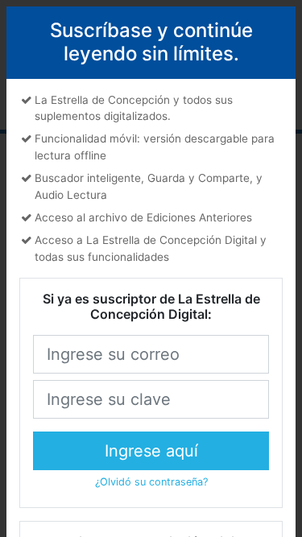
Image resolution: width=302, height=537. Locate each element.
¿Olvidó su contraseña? (151, 482)
